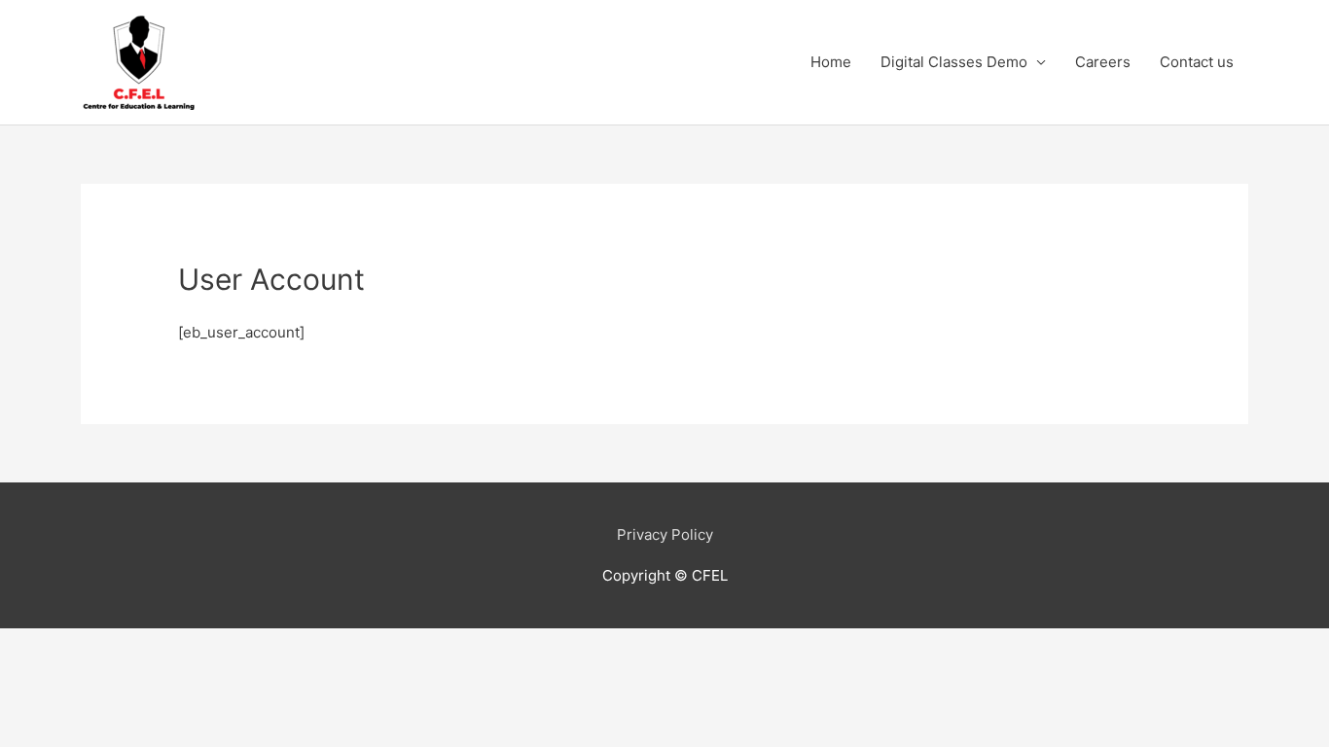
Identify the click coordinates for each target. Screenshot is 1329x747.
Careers (1103, 62)
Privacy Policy (665, 534)
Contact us (1197, 62)
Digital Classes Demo (953, 62)
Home (830, 62)
